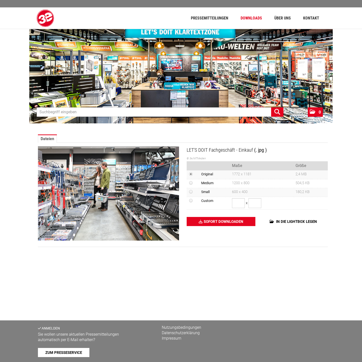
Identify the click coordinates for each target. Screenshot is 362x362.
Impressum (171, 338)
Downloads (251, 18)
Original (207, 174)
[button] (315, 112)
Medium (207, 183)
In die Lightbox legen (296, 221)
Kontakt (311, 18)
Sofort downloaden (223, 221)
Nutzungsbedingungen (181, 327)
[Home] (45, 18)
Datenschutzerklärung (181, 332)
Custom (207, 201)
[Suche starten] (277, 112)
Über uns (282, 18)
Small (205, 192)
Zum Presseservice (63, 352)
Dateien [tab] (47, 138)
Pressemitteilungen (209, 18)
